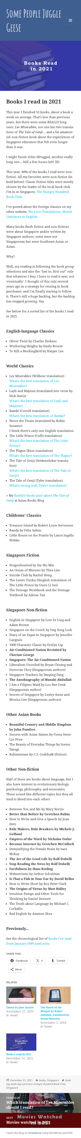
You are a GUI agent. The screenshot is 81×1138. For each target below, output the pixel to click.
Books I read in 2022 (18, 1054)
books (42, 1080)
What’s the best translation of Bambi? (37, 416)
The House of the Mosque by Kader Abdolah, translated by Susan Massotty (54, 1013)
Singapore (53, 1080)
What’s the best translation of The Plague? (40, 455)
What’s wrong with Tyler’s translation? (38, 485)
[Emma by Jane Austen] (21, 995)
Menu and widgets (70, 24)
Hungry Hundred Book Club (49, 1084)
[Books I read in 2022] (21, 1042)
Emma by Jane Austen (20, 1007)
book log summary (21, 1084)
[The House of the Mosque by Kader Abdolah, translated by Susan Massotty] (55, 995)
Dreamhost (34, 1133)
